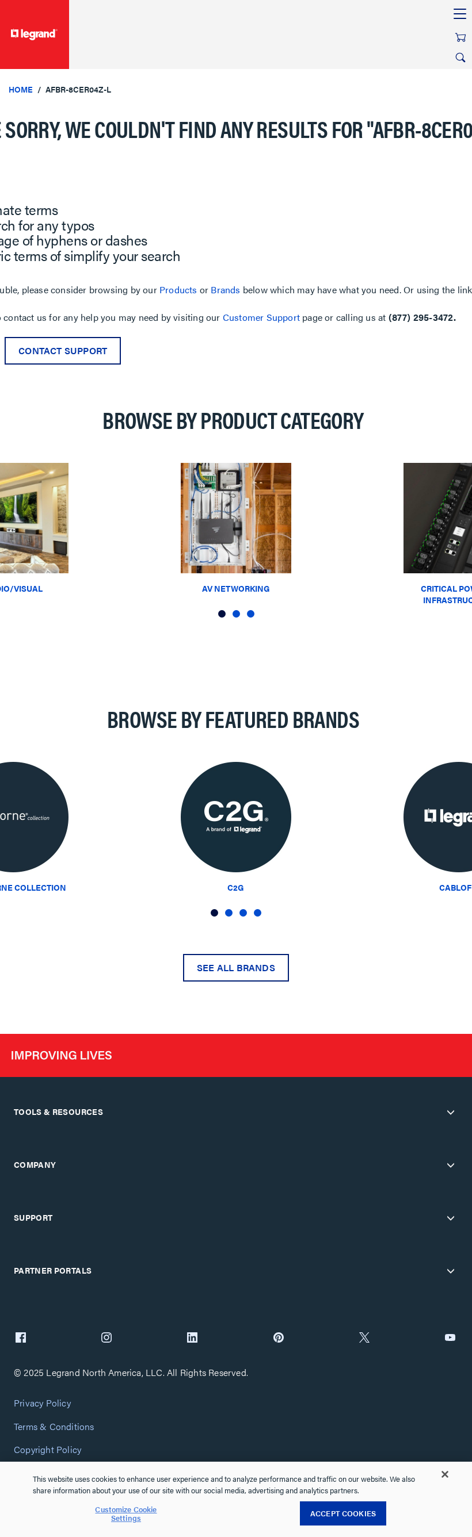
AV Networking (236, 588)
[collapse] (450, 1112)
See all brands (236, 967)
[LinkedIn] (192, 1338)
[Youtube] (450, 1338)
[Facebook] (21, 1338)
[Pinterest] (279, 1338)
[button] (222, 613)
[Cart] (460, 37)
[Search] (460, 57)
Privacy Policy (42, 1403)
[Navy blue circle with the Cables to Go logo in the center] (236, 820)
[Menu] (460, 14)
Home (21, 89)
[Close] (444, 1474)
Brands (225, 289)
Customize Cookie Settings (126, 1514)
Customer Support (261, 317)
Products (178, 289)
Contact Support (62, 350)
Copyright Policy (47, 1450)
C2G (235, 887)
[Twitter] (364, 1338)
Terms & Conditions (54, 1427)
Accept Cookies (343, 1513)
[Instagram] (106, 1338)
